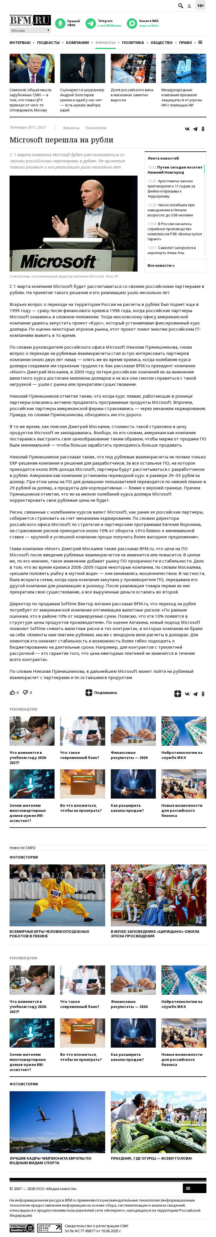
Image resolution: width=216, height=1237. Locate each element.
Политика (133, 42)
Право (185, 42)
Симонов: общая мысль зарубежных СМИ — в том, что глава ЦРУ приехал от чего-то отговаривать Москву (31, 100)
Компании (77, 42)
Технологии (95, 128)
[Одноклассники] (203, 129)
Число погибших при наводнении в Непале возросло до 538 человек (171, 210)
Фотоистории (24, 857)
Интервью (20, 42)
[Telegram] (195, 129)
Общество (161, 42)
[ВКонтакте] (187, 129)
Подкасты (48, 42)
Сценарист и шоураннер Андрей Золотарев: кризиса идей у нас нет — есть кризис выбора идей (82, 100)
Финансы (105, 42)
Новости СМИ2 (22, 847)
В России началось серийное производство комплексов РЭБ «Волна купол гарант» (175, 231)
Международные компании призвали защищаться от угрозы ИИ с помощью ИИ (181, 97)
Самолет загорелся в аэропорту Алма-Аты (172, 250)
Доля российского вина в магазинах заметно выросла (132, 94)
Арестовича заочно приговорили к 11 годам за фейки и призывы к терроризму (171, 188)
